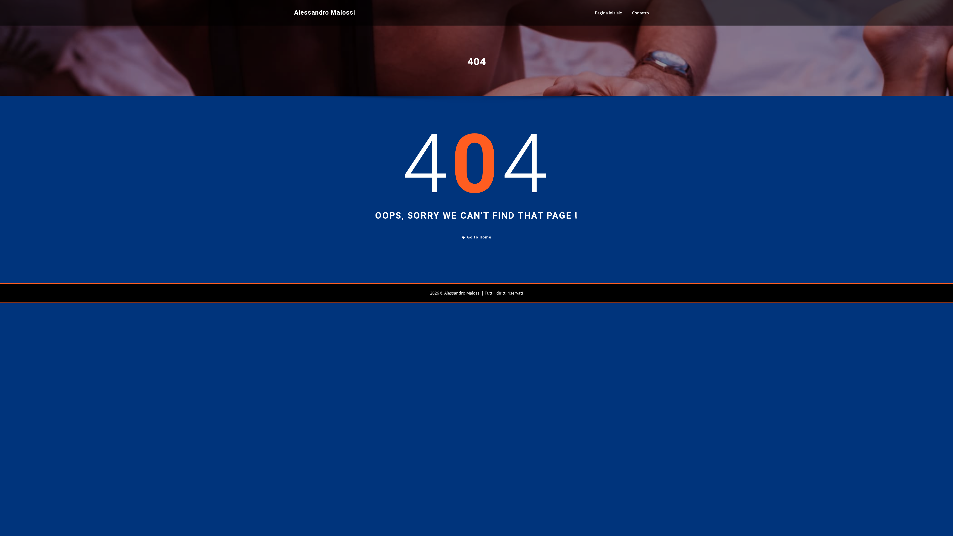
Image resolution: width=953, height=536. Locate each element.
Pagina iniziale (608, 13)
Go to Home (479, 236)
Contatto (640, 13)
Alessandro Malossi (324, 12)
